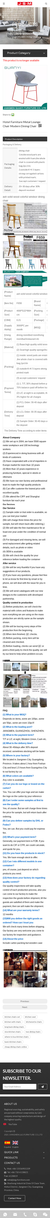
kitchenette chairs (34, 1022)
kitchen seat (30, 1017)
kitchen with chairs (13, 1022)
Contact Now (14, 1198)
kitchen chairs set (12, 1017)
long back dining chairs (14, 1027)
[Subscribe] (42, 1086)
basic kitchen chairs (13, 1042)
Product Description (14, 139)
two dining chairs (33, 1032)
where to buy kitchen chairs (17, 1037)
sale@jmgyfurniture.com (18, 1179)
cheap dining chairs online (16, 1047)
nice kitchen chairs (13, 1032)
